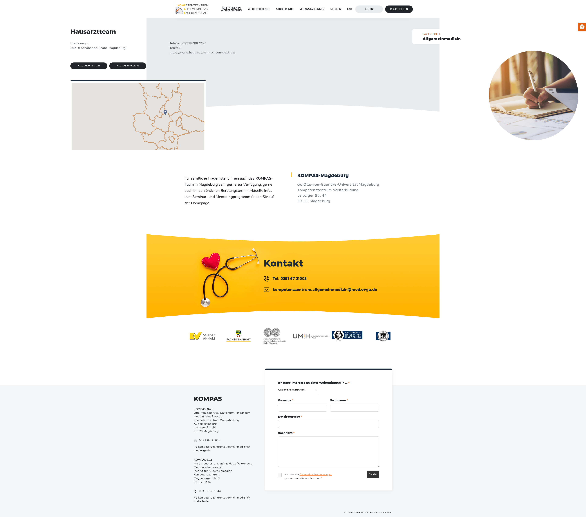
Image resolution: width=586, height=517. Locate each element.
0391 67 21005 (209, 440)
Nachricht (286, 433)
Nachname (339, 400)
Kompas (208, 399)
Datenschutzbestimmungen (316, 474)
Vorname (285, 400)
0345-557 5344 (209, 491)
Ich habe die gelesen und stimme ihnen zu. (308, 476)
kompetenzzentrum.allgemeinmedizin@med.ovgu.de (222, 449)
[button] (582, 27)
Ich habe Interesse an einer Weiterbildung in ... (313, 383)
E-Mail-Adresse (290, 416)
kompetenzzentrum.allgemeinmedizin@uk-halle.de (222, 499)
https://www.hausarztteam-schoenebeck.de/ (202, 52)
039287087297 (194, 43)
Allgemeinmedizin (89, 66)
